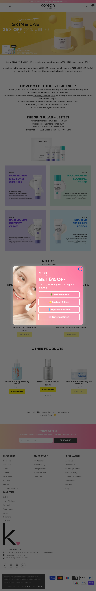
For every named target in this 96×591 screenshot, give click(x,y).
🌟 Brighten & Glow (59, 302)
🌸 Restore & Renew (59, 316)
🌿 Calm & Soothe (59, 294)
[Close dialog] (80, 269)
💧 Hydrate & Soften (59, 309)
